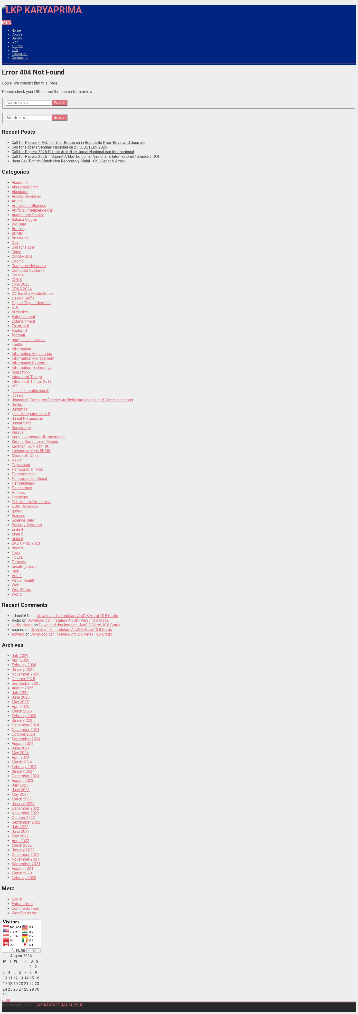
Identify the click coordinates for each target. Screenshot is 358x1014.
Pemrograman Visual (29, 478)
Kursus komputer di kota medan (39, 437)
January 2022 (23, 850)
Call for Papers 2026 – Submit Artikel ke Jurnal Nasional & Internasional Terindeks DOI (85, 156)
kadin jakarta (22, 625)
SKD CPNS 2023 (26, 543)
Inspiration (21, 372)
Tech (16, 552)
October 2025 (23, 678)
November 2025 (25, 674)
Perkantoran (22, 488)
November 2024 (25, 729)
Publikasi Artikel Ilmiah (31, 501)
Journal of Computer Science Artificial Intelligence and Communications (72, 400)
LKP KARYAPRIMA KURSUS (59, 1005)
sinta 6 (17, 538)
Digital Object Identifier (31, 302)
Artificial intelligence (29, 205)
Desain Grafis (23, 298)
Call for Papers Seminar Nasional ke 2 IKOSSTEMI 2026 (59, 147)
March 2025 (22, 711)
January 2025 (23, 720)
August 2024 (22, 743)
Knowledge (21, 427)
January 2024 (23, 771)
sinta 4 (17, 529)
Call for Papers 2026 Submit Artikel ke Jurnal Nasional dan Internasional (73, 152)
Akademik (20, 182)
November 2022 (25, 813)
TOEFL (17, 557)
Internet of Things (27, 377)
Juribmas (20, 409)
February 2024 (24, 766)
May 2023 (20, 794)
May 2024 (20, 753)
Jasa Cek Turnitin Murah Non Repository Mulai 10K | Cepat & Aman (68, 161)
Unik (15, 571)
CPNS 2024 (22, 289)
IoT (14, 386)
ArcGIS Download (26, 196)
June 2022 (21, 831)
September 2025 (26, 683)
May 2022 (20, 836)
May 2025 (20, 702)
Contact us (20, 58)
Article (17, 201)
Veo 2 (17, 575)
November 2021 (25, 859)
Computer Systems (28, 270)
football (18, 335)
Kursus (18, 432)
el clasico (20, 312)
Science (18, 515)
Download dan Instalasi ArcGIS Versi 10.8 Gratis (77, 615)
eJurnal (17, 46)
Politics (18, 492)
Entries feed (22, 903)
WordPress (21, 589)
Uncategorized (24, 566)
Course (17, 34)
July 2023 (20, 785)
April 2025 (20, 706)
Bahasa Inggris (24, 219)
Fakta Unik (20, 326)
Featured (19, 330)
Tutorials (19, 562)
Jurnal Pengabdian (27, 418)
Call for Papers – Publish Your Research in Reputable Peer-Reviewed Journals (78, 142)
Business (20, 238)
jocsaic (18, 395)
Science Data (23, 520)
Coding (18, 261)
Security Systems (27, 525)
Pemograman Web (27, 469)
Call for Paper (23, 247)
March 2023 (22, 799)
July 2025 (20, 692)
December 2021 (25, 854)
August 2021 (22, 868)
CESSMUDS (22, 256)
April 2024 (20, 757)
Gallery (17, 38)
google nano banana (29, 340)
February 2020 (24, 877)
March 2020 (22, 873)
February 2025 (24, 716)
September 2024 (26, 739)
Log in (17, 899)
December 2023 (25, 776)
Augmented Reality (28, 215)
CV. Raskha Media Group (32, 293)
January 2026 (23, 669)
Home (16, 30)
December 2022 (25, 808)
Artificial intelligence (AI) (32, 210)
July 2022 (20, 827)
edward (18, 634)
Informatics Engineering (32, 353)
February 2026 (24, 665)
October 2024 (23, 734)
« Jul (6, 1000)
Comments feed (25, 908)
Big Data (19, 224)
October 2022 (23, 817)
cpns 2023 (21, 284)
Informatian (21, 349)
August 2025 (22, 688)
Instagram (20, 54)
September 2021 (26, 864)
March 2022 (22, 845)
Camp (16, 252)
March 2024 (22, 762)
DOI (15, 307)
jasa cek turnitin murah (30, 390)
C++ (15, 242)
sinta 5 (17, 534)
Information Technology (32, 367)
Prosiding (20, 497)
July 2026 (20, 655)
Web (15, 585)
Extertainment (23, 321)
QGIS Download (25, 506)
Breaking (19, 228)
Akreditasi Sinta (25, 187)
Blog (15, 42)
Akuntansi (20, 191)
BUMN (17, 233)
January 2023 (23, 803)
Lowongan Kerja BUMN (31, 451)
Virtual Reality (23, 580)
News (17, 460)
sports (17, 548)
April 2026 (20, 660)
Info (15, 50)
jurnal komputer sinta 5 (31, 414)
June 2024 (21, 748)
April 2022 (20, 840)
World (17, 594)
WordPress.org (25, 913)
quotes (18, 511)
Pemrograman (24, 474)
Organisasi (21, 464)
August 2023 (22, 780)
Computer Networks (29, 265)
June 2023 (21, 790)
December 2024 (25, 725)
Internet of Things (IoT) (31, 381)
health (17, 344)
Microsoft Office (25, 455)
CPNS (17, 279)
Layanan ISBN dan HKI (31, 446)
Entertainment (23, 316)
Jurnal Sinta (21, 423)
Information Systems (29, 363)
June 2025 (21, 697)
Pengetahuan (23, 483)
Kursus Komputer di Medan (35, 441)
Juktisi (17, 404)
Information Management (33, 358)
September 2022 (26, 822)
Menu (6, 22)
